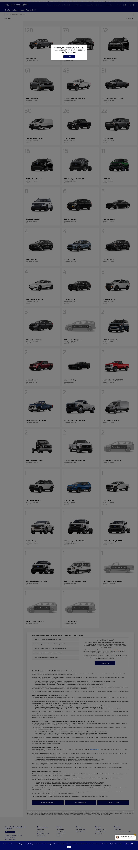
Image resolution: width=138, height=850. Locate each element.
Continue (69, 56)
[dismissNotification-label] (135, 835)
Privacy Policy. (130, 844)
